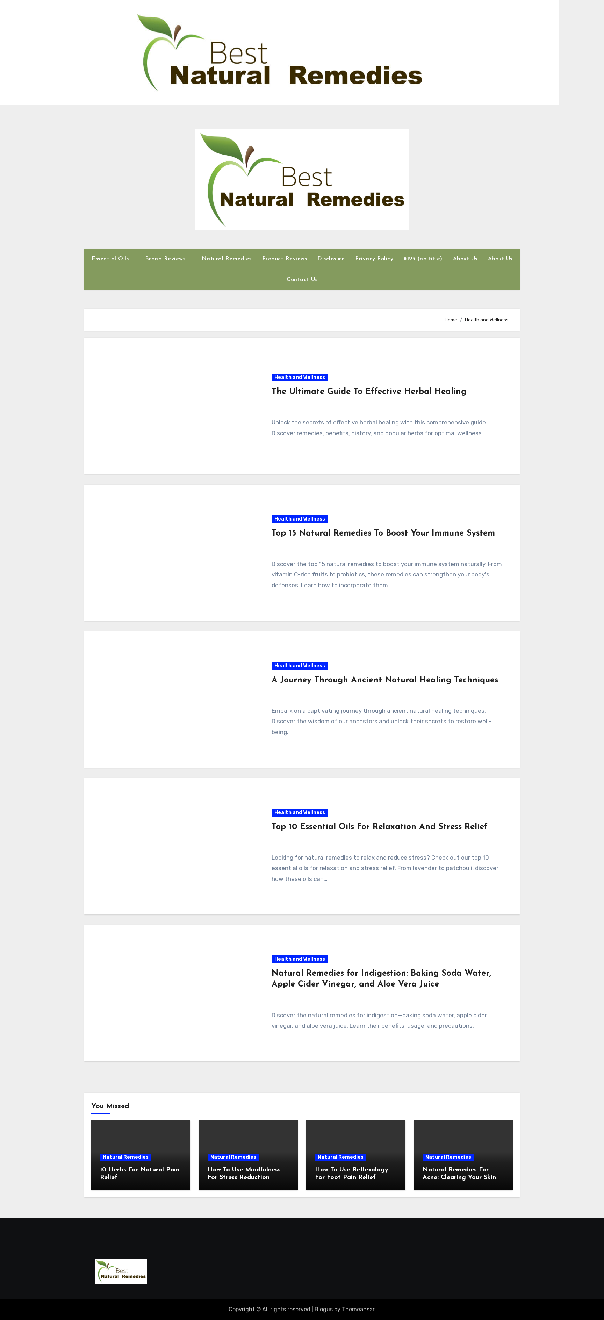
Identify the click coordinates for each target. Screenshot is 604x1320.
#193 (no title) (423, 259)
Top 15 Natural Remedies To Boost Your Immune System (383, 533)
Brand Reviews (166, 259)
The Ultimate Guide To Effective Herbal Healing (369, 392)
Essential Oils (111, 259)
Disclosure (331, 259)
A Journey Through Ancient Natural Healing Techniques (385, 680)
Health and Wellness (299, 377)
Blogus (324, 1309)
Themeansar (358, 1309)
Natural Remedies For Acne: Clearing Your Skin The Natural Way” (459, 1177)
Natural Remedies (227, 259)
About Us (465, 259)
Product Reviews (284, 259)
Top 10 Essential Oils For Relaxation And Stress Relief (380, 827)
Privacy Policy (374, 259)
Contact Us (302, 279)
